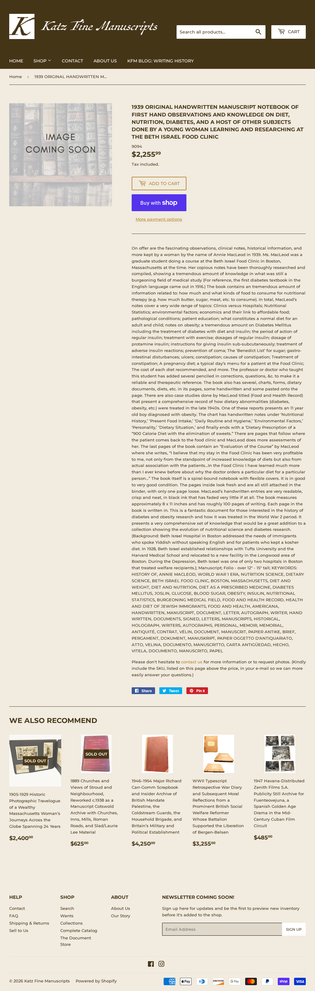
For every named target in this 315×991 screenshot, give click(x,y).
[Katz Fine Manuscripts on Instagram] (161, 964)
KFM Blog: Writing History (160, 61)
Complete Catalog (78, 930)
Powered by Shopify (96, 980)
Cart (293, 31)
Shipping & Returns (29, 923)
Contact (72, 61)
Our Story (120, 915)
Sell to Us (18, 930)
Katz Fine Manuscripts (47, 980)
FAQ (13, 915)
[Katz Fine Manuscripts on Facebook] (151, 964)
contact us (191, 661)
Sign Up (294, 929)
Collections (71, 923)
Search (67, 908)
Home (16, 61)
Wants (67, 915)
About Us (105, 61)
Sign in (257, 17)
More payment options (159, 219)
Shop (41, 61)
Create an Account (289, 17)
